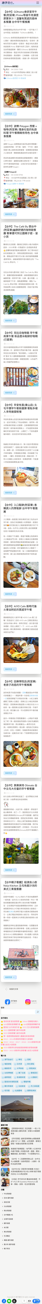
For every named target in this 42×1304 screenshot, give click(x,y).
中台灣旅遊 (7, 1194)
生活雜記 (7, 1236)
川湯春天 (34, 1077)
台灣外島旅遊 (8, 1219)
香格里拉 (34, 1073)
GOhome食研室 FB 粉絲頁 (16, 78)
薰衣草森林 (8, 1086)
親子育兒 (7, 1249)
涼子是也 (19, 1297)
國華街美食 (31, 1090)
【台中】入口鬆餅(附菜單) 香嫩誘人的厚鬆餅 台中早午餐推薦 (20, 508)
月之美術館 (35, 1086)
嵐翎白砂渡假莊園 (11, 1082)
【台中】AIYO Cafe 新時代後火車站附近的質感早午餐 (20, 608)
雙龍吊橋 (27, 1082)
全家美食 (21, 1086)
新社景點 (30, 1064)
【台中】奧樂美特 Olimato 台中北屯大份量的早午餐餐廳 (20, 787)
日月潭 (19, 1064)
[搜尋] (38, 1012)
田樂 (24, 693)
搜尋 (2, 1008)
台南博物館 (8, 1073)
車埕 (20, 1059)
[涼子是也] (8, 3)
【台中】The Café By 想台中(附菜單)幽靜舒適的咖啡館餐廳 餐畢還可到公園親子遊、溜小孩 (20, 231)
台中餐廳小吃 (8, 1215)
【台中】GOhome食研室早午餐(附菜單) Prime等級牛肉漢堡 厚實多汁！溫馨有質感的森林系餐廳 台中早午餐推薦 (21, 17)
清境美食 (32, 1068)
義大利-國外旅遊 (9, 1244)
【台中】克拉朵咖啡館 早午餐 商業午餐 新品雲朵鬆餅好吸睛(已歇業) (20, 336)
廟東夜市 (7, 1068)
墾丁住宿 (21, 1073)
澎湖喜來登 (21, 1077)
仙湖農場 (18, 1090)
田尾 (29, 1059)
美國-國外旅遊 (9, 1240)
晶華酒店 (7, 1077)
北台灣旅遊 (7, 1206)
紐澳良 (11, 912)
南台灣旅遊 (7, 1211)
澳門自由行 (8, 1059)
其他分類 (7, 1202)
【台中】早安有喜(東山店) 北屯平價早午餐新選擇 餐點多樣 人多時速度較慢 (20, 408)
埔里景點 (7, 1064)
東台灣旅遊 (7, 1232)
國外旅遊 (7, 1223)
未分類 (6, 1228)
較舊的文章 (13, 989)
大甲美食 (20, 1068)
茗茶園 (7, 1090)
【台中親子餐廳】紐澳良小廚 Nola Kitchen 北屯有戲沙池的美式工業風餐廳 (20, 886)
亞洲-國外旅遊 (9, 1198)
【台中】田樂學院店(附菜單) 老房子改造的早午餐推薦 (19, 683)
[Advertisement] (21, 1273)
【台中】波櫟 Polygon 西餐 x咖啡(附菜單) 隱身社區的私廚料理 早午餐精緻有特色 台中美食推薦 (20, 131)
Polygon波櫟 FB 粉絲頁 (15, 184)
